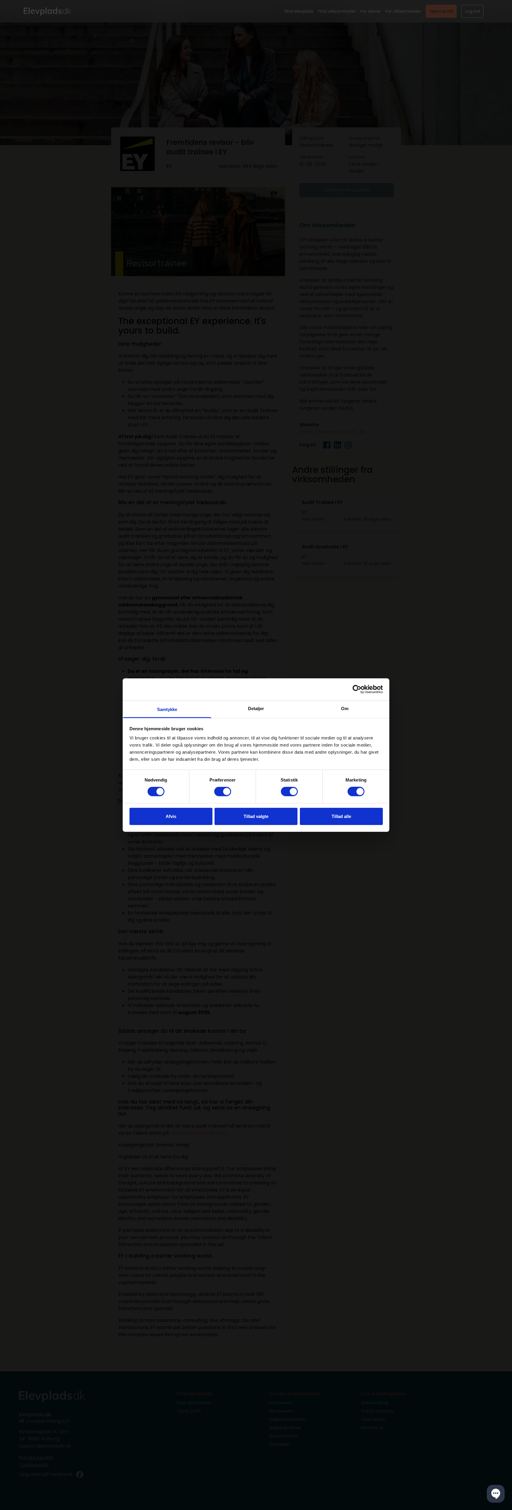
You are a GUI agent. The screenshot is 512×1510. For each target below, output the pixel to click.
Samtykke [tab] (167, 709)
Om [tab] (344, 708)
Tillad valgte (256, 816)
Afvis (171, 816)
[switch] (222, 791)
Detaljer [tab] (256, 708)
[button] (496, 1494)
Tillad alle (341, 816)
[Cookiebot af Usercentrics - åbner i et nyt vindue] (357, 689)
